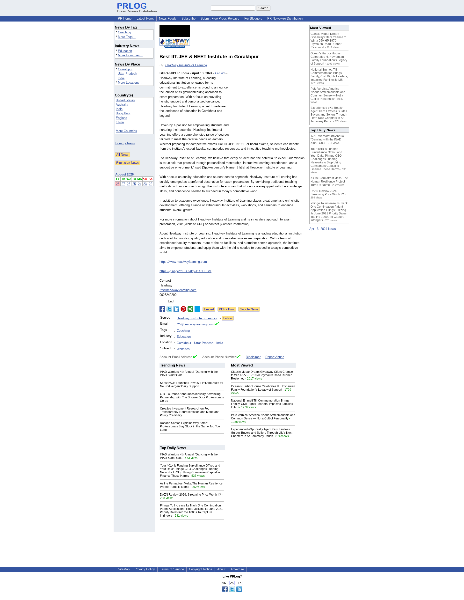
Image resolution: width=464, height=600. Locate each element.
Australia (122, 104)
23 (145, 184)
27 (123, 184)
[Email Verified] (217, 324)
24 (139, 184)
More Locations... (130, 82)
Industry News (125, 143)
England (121, 118)
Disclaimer (253, 357)
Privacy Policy (145, 569)
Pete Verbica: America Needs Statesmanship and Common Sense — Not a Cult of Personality (263, 416)
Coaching (124, 32)
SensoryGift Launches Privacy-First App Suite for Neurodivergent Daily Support (191, 384)
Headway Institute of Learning (186, 65)
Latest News (145, 18)
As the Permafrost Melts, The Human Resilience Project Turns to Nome (329, 181)
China (120, 122)
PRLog (220, 73)
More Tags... (127, 37)
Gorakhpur (125, 69)
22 (150, 184)
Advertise (237, 569)
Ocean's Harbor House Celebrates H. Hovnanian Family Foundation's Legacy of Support (263, 388)
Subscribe (188, 18)
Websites (183, 349)
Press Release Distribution (137, 11)
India (121, 78)
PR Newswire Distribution (285, 18)
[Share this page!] (232, 591)
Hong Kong (123, 113)
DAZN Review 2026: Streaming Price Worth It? (190, 494)
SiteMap (124, 569)
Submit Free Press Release (220, 18)
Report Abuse (274, 357)
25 (134, 184)
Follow (227, 318)
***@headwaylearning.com (178, 290)
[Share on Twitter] (169, 309)
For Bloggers (253, 18)
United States (125, 100)
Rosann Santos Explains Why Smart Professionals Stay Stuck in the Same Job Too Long (190, 426)
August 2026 (124, 174)
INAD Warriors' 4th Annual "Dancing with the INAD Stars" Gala (328, 139)
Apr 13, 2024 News (322, 229)
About (221, 569)
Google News (249, 309)
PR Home (124, 18)
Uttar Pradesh (127, 73)
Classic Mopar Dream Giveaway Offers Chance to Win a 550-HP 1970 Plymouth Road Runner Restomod (262, 375)
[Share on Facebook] (162, 309)
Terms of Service (172, 569)
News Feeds (167, 18)
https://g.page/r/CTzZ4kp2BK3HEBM (185, 271)
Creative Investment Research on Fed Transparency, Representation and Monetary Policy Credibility (189, 412)
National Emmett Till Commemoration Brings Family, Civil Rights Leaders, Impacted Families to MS (262, 404)
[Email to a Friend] (197, 309)
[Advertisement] (268, 106)
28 (117, 184)
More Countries (126, 131)
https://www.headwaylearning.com (183, 261)
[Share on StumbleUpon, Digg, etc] (190, 309)
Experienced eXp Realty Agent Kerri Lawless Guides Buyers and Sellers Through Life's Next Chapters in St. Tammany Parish (261, 433)
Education (125, 51)
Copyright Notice (200, 569)
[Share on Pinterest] (183, 309)
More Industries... (130, 55)
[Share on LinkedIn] (176, 309)
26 (128, 184)
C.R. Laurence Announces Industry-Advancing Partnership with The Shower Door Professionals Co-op (192, 397)
